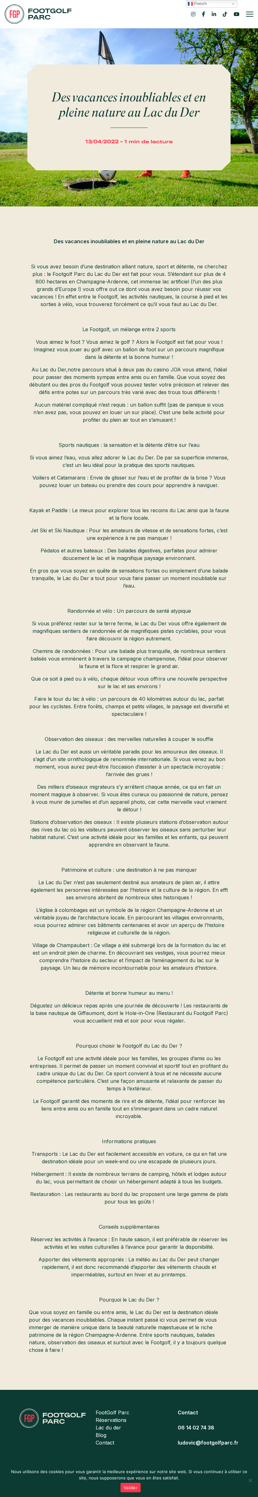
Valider (130, 1487)
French (200, 3)
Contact (105, 1442)
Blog (101, 1435)
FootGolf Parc (112, 1412)
